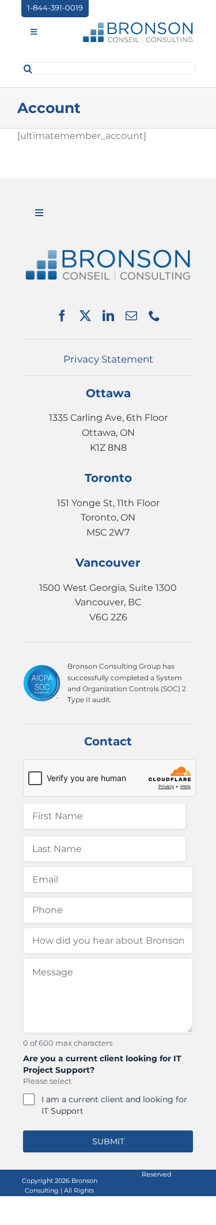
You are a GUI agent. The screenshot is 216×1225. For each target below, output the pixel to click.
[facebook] (62, 316)
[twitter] (85, 316)
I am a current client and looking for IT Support (114, 1105)
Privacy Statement (108, 359)
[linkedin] (108, 316)
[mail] (131, 316)
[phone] (154, 316)
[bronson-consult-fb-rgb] (137, 25)
